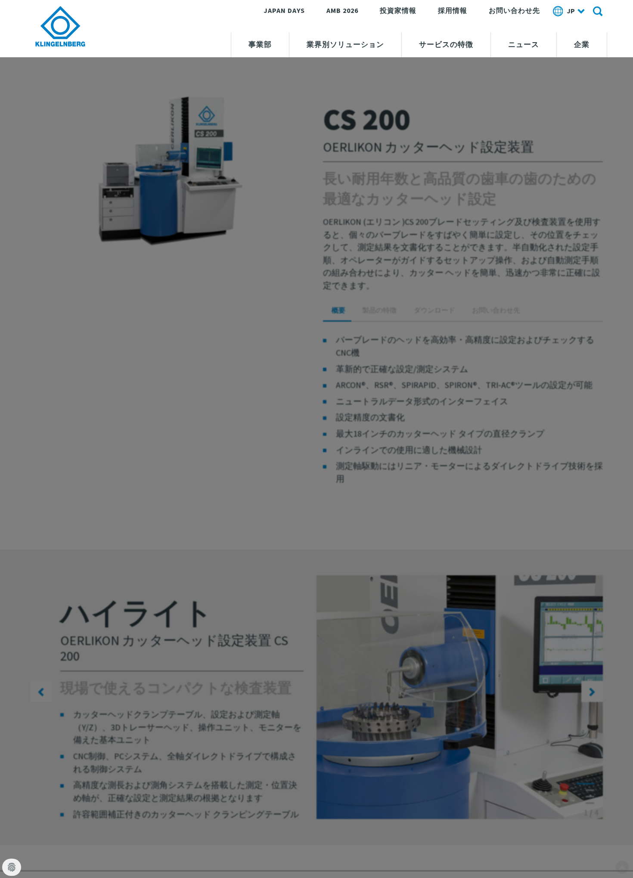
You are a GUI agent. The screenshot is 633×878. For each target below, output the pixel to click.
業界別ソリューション (345, 44)
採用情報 (452, 10)
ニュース (523, 44)
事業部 (260, 44)
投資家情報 (398, 10)
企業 (582, 44)
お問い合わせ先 (514, 10)
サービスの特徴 (446, 44)
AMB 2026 (342, 10)
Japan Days (284, 10)
